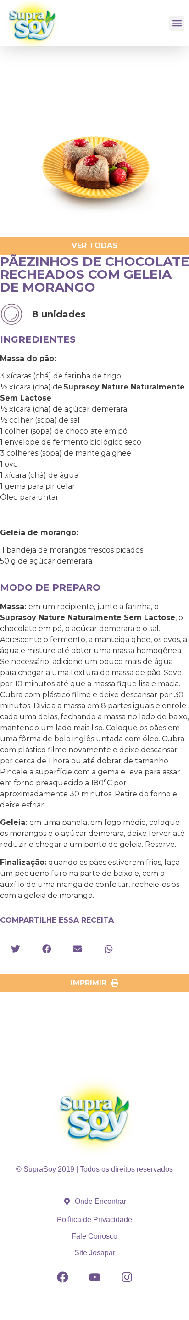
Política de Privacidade (94, 1220)
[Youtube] (94, 1277)
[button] (176, 23)
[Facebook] (62, 1277)
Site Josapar (94, 1253)
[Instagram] (126, 1277)
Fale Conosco (94, 1236)
